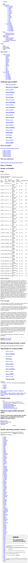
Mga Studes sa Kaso (10, 34)
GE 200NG (10, 27)
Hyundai (10, 10)
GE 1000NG (11, 29)
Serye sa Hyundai (10, 102)
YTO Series (9, 137)
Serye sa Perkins (10, 92)
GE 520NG (10, 28)
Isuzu (9, 20)
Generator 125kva (19, 393)
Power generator (4, 393)
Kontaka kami (6, 41)
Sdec (9, 21)
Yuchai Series (9, 132)
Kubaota (10, 13)
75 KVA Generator (11, 393)
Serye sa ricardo (10, 379)
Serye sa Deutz (9, 97)
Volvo (9, 14)
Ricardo (10, 22)
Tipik (2, 390)
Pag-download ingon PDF (17, 162)
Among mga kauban (10, 37)
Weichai (10, 16)
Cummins (10, 7)
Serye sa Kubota (10, 112)
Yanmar (10, 12)
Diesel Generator (9, 6)
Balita (4, 32)
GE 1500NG (11, 30)
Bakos (9, 15)
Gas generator (8, 23)
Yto (9, 19)
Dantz (9, 9)
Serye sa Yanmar (10, 107)
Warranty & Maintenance (11, 40)
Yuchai (9, 17)
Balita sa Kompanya (10, 33)
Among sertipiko (9, 39)
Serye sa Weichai (10, 127)
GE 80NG (10, 26)
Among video (6, 35)
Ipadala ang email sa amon (6, 162)
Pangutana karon (4, 420)
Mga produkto (6, 5)
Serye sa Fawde (10, 117)
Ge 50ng (10, 24)
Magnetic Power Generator (14, 394)
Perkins (9, 8)
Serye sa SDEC (10, 142)
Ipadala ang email (4, 423)
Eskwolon (15, 390)
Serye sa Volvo (9, 122)
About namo (5, 36)
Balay (4, 3)
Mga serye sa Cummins (12, 87)
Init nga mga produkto (8, 390)
